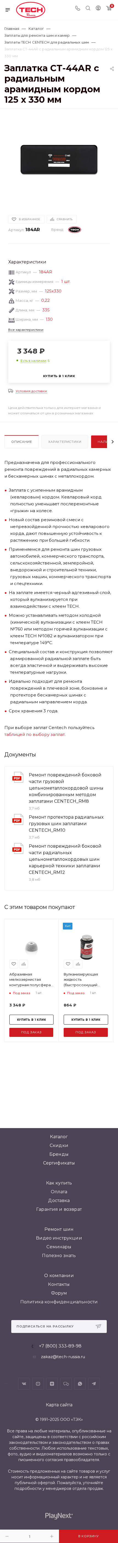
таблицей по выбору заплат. (35, 734)
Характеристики (64, 442)
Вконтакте (24, 1384)
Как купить (59, 1183)
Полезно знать (59, 1255)
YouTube (38, 1384)
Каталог (59, 1136)
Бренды (59, 1154)
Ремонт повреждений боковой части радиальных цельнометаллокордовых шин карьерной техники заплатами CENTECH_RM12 (65, 859)
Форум (59, 1293)
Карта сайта (59, 1404)
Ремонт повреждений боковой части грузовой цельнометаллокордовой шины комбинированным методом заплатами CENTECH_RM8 (66, 788)
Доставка (59, 1200)
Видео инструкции (59, 1238)
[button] (5, 1046)
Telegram (94, 1384)
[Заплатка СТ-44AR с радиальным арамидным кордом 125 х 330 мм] (59, 159)
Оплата (59, 1191)
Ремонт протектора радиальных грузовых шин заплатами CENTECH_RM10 (66, 823)
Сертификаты (59, 1163)
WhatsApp (80, 1384)
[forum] (66, 1384)
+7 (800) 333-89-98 (60, 1346)
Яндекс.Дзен (52, 1384)
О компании (59, 1275)
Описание (21, 442)
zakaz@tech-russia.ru (63, 1356)
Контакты (59, 1284)
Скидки (59, 1145)
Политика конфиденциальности (59, 1301)
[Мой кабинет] (98, 8)
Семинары (58, 1246)
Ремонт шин (59, 1229)
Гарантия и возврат (59, 1209)
